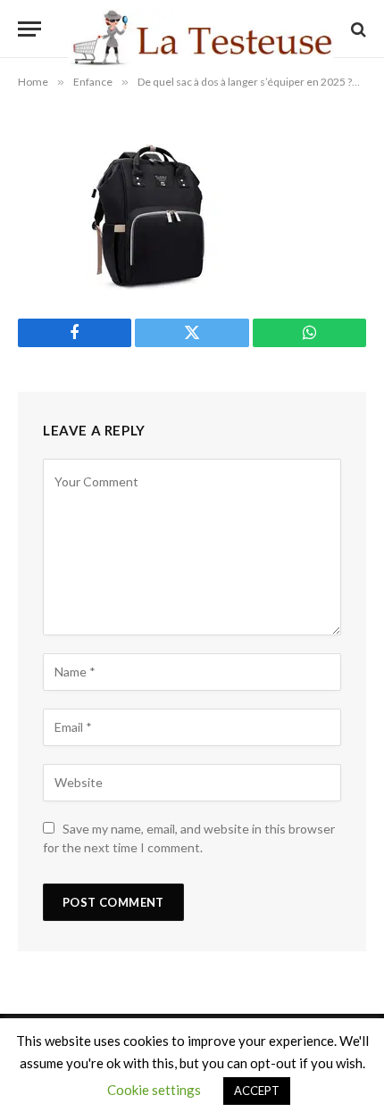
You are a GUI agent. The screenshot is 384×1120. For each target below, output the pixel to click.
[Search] (356, 29)
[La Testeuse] (201, 29)
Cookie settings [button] (154, 1090)
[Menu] (29, 29)
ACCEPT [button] (257, 1090)
